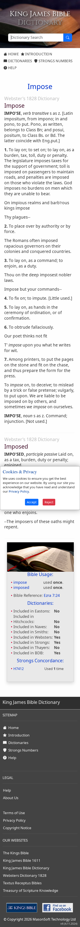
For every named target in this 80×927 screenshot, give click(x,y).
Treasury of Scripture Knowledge (30, 890)
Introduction (38, 54)
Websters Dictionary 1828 (25, 875)
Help (12, 67)
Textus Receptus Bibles (22, 882)
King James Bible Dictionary (26, 867)
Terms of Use (14, 812)
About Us (10, 797)
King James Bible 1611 (22, 860)
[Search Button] (67, 37)
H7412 (18, 668)
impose (20, 582)
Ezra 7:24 (52, 595)
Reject (49, 502)
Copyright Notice (17, 827)
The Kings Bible (16, 852)
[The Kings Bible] (23, 907)
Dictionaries (19, 61)
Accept (31, 502)
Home (13, 54)
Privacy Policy (14, 820)
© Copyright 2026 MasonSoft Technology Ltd (40, 919)
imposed (21, 587)
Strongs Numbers (55, 61)
